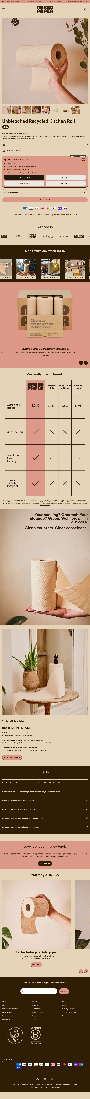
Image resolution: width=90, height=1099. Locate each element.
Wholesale (6, 1019)
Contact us (66, 1016)
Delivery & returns (68, 1009)
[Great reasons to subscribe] (26, 159)
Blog (34, 1019)
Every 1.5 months (24, 177)
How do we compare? (14, 150)
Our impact (36, 1009)
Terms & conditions (69, 1012)
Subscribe (64, 991)
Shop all (5, 1005)
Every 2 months (66, 177)
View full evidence (45, 505)
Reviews (5, 1016)
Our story (35, 1005)
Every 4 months (65, 183)
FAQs (64, 1005)
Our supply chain (38, 1012)
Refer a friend (7, 1012)
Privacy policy (34, 1087)
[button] (6, 110)
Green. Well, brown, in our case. (68, 520)
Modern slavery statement (51, 1087)
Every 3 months (24, 183)
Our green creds (38, 1016)
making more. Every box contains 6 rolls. (21, 138)
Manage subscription (10, 1009)
